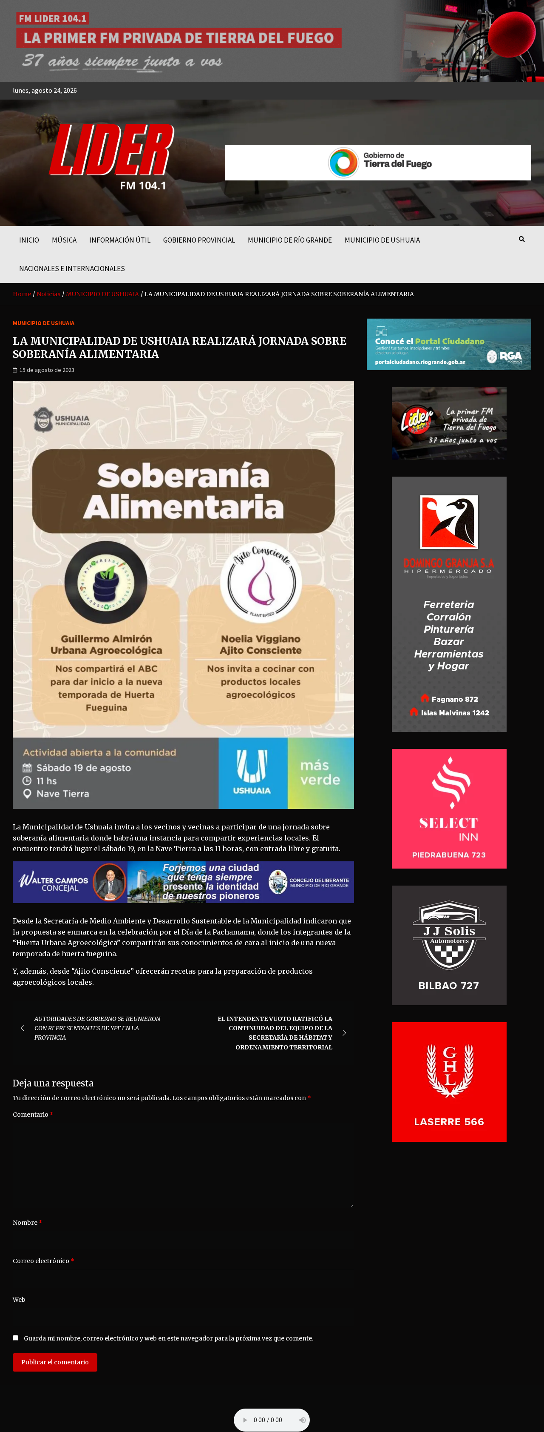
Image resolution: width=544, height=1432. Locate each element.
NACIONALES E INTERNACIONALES (72, 268)
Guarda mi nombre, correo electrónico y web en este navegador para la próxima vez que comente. (168, 1338)
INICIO (29, 240)
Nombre (27, 1222)
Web (19, 1299)
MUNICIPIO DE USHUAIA (382, 240)
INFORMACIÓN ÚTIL (119, 240)
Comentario (33, 1114)
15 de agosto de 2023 (47, 370)
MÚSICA (64, 240)
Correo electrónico (43, 1261)
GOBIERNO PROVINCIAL (199, 240)
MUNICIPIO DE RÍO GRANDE (290, 240)
